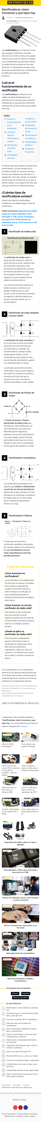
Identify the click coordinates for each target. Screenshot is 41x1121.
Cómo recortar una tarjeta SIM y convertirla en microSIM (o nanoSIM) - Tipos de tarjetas (10, 770)
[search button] (38, 3)
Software (15, 993)
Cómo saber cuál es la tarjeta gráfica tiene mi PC (29, 811)
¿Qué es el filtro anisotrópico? (8, 745)
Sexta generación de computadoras (20, 953)
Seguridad (25, 993)
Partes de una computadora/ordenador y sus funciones (21, 1041)
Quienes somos (10, 1116)
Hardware (26, 1085)
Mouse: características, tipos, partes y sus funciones (20, 926)
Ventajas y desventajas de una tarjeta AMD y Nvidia (10, 811)
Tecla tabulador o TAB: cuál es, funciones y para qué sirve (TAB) (18, 216)
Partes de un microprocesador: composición (22, 1060)
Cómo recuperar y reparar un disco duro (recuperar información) (30, 768)
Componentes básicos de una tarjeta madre (22, 1070)
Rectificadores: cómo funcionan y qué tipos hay (22, 1009)
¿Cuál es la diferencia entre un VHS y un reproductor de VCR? (29, 790)
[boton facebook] (25, 1107)
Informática (16, 1085)
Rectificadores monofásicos (31, 137)
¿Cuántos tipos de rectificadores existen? (13, 137)
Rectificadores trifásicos (31, 144)
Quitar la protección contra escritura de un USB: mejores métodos (22, 1075)
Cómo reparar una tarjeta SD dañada (28, 745)
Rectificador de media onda (12, 148)
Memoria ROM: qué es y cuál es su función (22, 1056)
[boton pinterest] (20, 1107)
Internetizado (6, 1085)
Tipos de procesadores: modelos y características (20, 980)
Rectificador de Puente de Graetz (30, 128)
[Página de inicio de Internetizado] (20, 2)
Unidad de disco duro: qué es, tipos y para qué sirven (21, 1065)
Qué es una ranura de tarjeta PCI (18, 1051)
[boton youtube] (15, 1107)
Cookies (26, 1116)
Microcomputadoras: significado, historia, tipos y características (21, 1030)
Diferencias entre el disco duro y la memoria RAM (9, 790)
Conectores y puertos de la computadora (21, 1019)
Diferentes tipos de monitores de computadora (18, 1024)
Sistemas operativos (20, 997)
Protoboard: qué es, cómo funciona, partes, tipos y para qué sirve (22, 1014)
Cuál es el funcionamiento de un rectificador (13, 124)
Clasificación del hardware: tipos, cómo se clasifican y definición (22, 1046)
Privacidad (19, 1116)
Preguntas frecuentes (29, 150)
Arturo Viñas (13, 21)
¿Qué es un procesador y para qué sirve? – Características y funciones (22, 1035)
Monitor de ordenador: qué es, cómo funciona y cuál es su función (19, 222)
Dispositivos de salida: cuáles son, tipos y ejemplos (19, 212)
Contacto (32, 1116)
